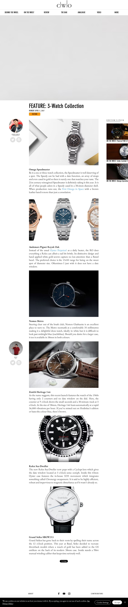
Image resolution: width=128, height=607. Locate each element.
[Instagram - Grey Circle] (19, 139)
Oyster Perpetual (58, 250)
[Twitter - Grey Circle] (12, 139)
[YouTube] (64, 593)
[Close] (125, 602)
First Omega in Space (73, 189)
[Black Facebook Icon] (58, 593)
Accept (117, 602)
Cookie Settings (103, 602)
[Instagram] (69, 593)
